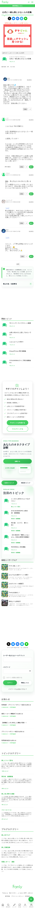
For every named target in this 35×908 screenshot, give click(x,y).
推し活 (18, 53)
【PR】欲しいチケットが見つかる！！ (17, 23)
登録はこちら (25, 683)
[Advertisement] (17, 301)
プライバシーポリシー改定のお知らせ (12, 731)
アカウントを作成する (17, 423)
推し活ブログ (5, 835)
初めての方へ (13, 893)
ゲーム (8, 53)
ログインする (18, 429)
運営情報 (7, 896)
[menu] (32, 2)
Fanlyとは (5, 893)
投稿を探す (8, 906)
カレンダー (14, 906)
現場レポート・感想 (7, 862)
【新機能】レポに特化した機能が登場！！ (14, 722)
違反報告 (29, 80)
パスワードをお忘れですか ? (17, 689)
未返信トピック (25, 483)
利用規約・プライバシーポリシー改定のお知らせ (16, 705)
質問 (23, 53)
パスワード (6, 667)
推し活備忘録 (5, 847)
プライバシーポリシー (17, 896)
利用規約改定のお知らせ (8, 740)
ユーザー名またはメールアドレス (14, 655)
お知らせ (30, 893)
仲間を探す (31, 906)
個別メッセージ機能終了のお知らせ (12, 713)
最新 (18, 264)
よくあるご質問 (22, 893)
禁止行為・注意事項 (10, 284)
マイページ (25, 906)
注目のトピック (9, 483)
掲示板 (19, 906)
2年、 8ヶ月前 (11, 66)
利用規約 (27, 896)
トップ (2, 906)
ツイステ (13, 53)
